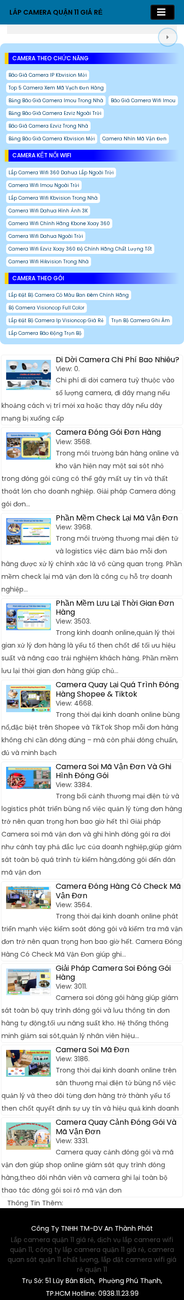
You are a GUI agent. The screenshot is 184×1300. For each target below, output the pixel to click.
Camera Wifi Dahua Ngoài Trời (45, 236)
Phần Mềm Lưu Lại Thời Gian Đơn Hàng (115, 608)
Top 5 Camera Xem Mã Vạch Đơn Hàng (56, 87)
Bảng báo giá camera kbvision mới (51, 138)
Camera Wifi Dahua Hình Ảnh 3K (48, 210)
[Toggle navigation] (163, 12)
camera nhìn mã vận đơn (134, 138)
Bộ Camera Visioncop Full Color (46, 307)
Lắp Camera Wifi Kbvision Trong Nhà (53, 198)
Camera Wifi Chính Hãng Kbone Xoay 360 (59, 223)
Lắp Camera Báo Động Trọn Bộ (45, 333)
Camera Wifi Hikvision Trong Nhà (48, 261)
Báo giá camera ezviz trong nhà (48, 126)
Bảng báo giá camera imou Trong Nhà (55, 100)
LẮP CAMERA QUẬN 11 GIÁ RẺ (55, 12)
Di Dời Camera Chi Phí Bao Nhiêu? (117, 359)
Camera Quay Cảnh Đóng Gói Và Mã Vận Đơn (116, 1127)
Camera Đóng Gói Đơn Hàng (108, 432)
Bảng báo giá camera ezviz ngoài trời (54, 113)
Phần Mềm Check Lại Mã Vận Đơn (117, 517)
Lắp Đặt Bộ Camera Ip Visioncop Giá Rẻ (56, 320)
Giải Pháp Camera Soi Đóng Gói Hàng (113, 973)
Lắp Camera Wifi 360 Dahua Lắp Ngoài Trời (61, 172)
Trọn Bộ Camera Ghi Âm (140, 320)
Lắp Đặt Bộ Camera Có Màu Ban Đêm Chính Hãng (68, 295)
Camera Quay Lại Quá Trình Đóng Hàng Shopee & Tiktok (117, 689)
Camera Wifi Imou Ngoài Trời (43, 185)
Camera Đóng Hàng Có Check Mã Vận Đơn (118, 891)
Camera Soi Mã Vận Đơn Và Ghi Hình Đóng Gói (113, 771)
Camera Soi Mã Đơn (92, 1049)
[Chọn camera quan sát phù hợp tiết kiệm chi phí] (167, 37)
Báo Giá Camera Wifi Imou (143, 100)
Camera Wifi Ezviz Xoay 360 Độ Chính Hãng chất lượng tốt (80, 248)
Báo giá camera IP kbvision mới (47, 75)
